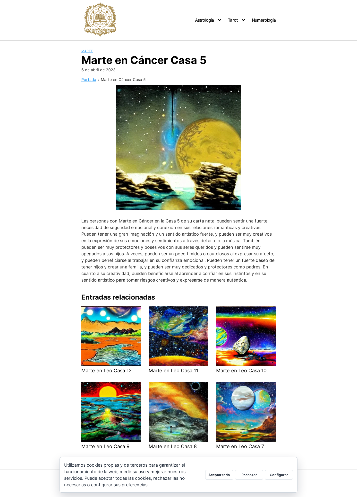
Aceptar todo (219, 475)
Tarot (233, 20)
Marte (87, 51)
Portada (88, 79)
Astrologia (204, 20)
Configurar (279, 475)
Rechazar (249, 475)
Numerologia (264, 20)
